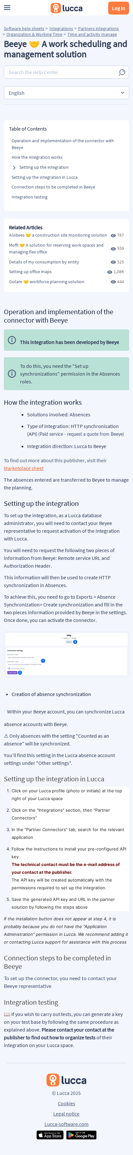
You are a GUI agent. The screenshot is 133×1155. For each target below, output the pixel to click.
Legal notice (66, 1113)
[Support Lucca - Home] (66, 8)
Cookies (66, 1103)
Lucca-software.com (66, 1124)
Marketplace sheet (24, 468)
